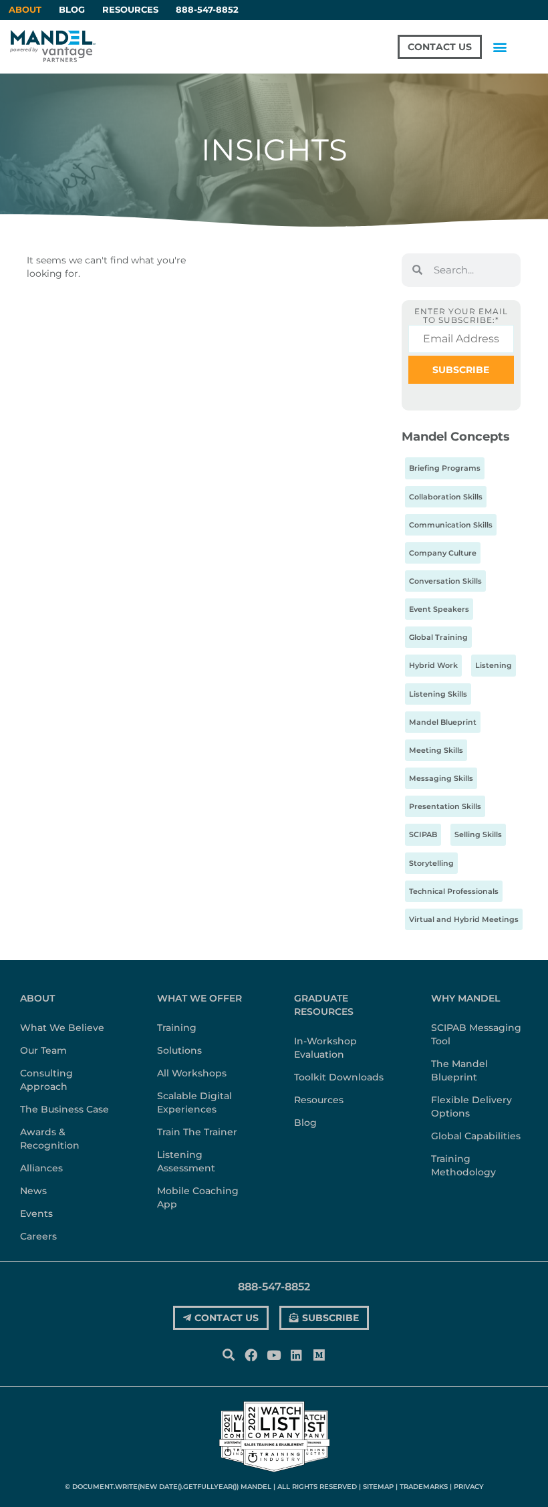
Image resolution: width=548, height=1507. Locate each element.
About (37, 998)
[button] (500, 46)
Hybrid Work (433, 665)
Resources (130, 10)
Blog (72, 10)
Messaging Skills (441, 778)
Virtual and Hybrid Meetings (464, 919)
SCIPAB (423, 834)
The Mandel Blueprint (459, 1070)
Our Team (43, 1050)
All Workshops (192, 1073)
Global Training (438, 637)
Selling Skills (478, 834)
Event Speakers (439, 609)
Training (176, 1028)
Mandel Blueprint (442, 722)
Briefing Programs (445, 468)
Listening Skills (438, 694)
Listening (493, 665)
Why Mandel (465, 998)
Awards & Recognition (50, 1138)
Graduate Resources (324, 1005)
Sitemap (378, 1486)
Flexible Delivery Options (471, 1106)
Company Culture (442, 553)
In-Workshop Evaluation (325, 1047)
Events (36, 1213)
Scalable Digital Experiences (194, 1102)
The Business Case (64, 1109)
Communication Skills (451, 525)
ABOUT (25, 10)
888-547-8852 (207, 10)
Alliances (41, 1168)
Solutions (179, 1050)
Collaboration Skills (446, 496)
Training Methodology (463, 1165)
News (33, 1191)
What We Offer (199, 998)
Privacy (469, 1486)
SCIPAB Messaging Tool (476, 1034)
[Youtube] (273, 1354)
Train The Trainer (197, 1132)
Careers (38, 1236)
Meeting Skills (436, 750)
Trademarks (424, 1486)
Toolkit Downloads (339, 1077)
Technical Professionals (454, 891)
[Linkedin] (296, 1354)
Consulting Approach (46, 1079)
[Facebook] (250, 1354)
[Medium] (319, 1354)
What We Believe (62, 1028)
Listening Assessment (186, 1161)
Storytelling (431, 863)
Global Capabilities (476, 1136)
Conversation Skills (445, 581)
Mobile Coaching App (198, 1197)
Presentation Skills (445, 806)
